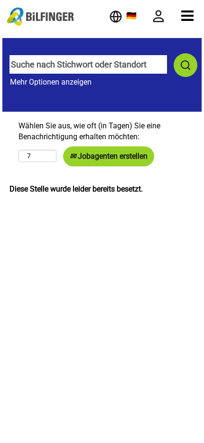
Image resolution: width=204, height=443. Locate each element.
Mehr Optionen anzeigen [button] (51, 82)
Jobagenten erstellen (112, 156)
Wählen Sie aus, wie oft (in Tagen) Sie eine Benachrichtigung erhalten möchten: (89, 131)
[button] (187, 15)
